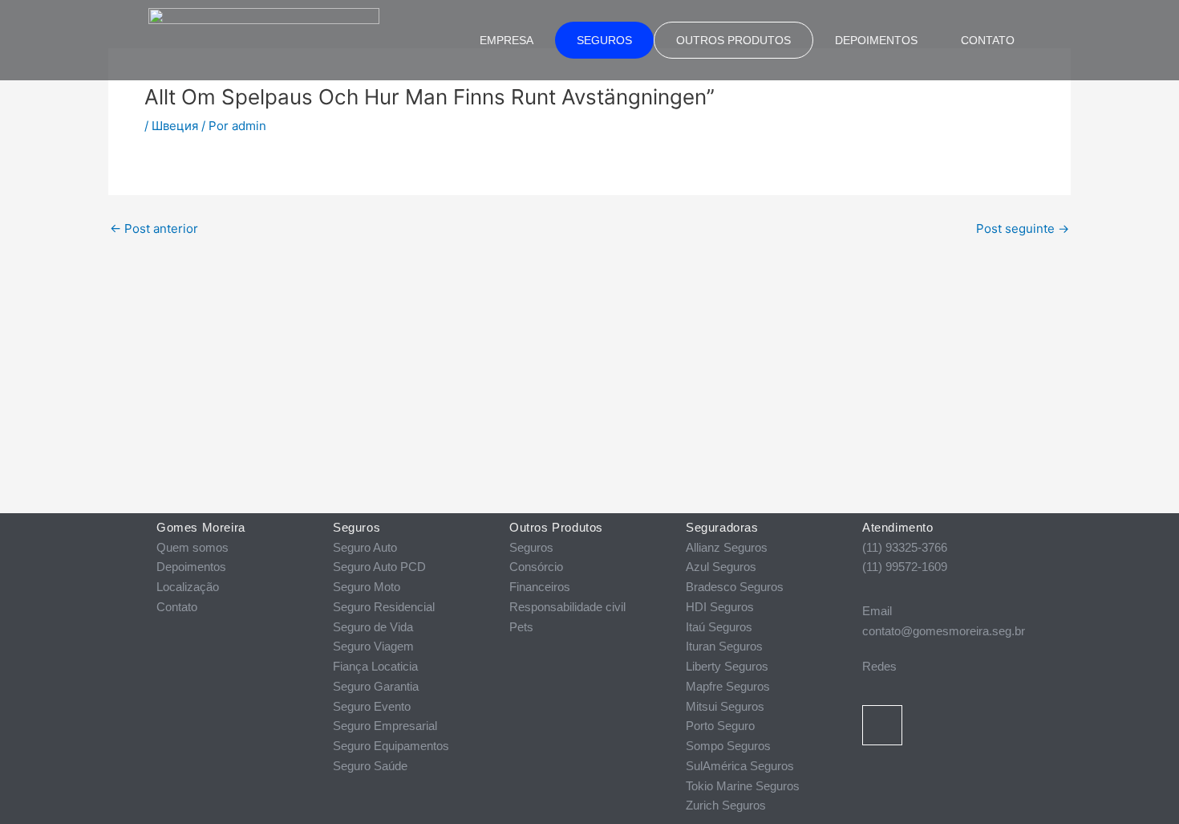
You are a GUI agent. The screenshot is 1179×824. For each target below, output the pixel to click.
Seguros (604, 40)
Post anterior (154, 228)
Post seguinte (1022, 228)
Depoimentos (876, 40)
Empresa (506, 40)
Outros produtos (733, 40)
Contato (988, 40)
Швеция (175, 125)
